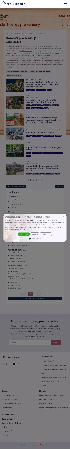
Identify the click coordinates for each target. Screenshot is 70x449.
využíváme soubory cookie (22, 222)
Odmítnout (45, 234)
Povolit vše (24, 234)
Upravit (35, 234)
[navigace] (65, 4)
